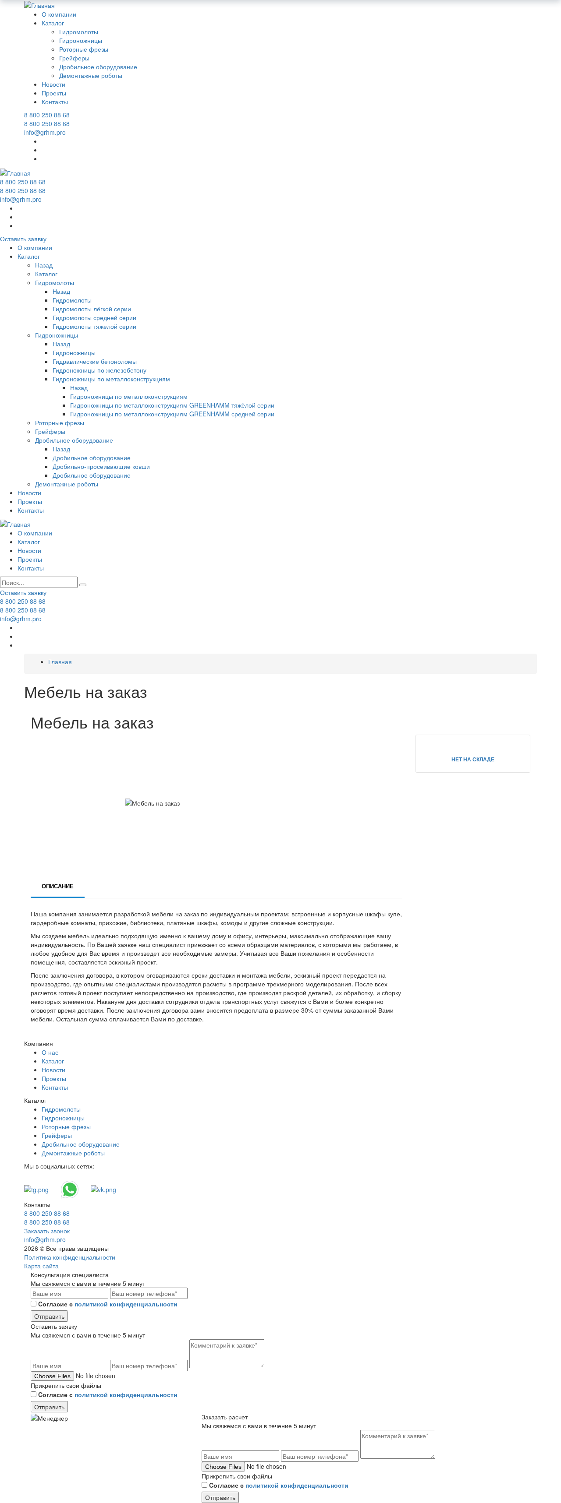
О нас (50, 1052)
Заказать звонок (47, 1230)
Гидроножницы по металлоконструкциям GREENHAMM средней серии (172, 413)
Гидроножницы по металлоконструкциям (111, 378)
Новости (53, 84)
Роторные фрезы (83, 49)
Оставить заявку (23, 238)
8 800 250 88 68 (47, 114)
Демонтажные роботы (90, 75)
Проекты (54, 92)
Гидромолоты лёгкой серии (92, 308)
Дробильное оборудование (98, 66)
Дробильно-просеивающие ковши (101, 466)
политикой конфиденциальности (126, 1303)
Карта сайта (41, 1265)
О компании (59, 14)
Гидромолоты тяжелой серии (94, 326)
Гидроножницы (80, 40)
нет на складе (472, 759)
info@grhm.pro (45, 132)
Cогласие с (108, 1303)
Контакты (55, 101)
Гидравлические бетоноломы (95, 361)
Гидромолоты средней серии (94, 317)
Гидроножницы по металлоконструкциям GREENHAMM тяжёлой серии (172, 405)
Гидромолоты (78, 31)
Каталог (53, 22)
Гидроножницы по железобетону (99, 370)
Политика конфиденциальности (69, 1257)
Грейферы (74, 57)
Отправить (49, 1316)
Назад (44, 264)
